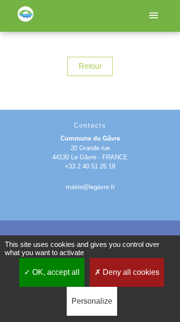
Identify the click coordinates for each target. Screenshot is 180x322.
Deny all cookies (130, 272)
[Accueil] (25, 16)
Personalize (92, 301)
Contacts (90, 125)
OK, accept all (55, 272)
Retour (90, 66)
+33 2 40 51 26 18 (90, 166)
